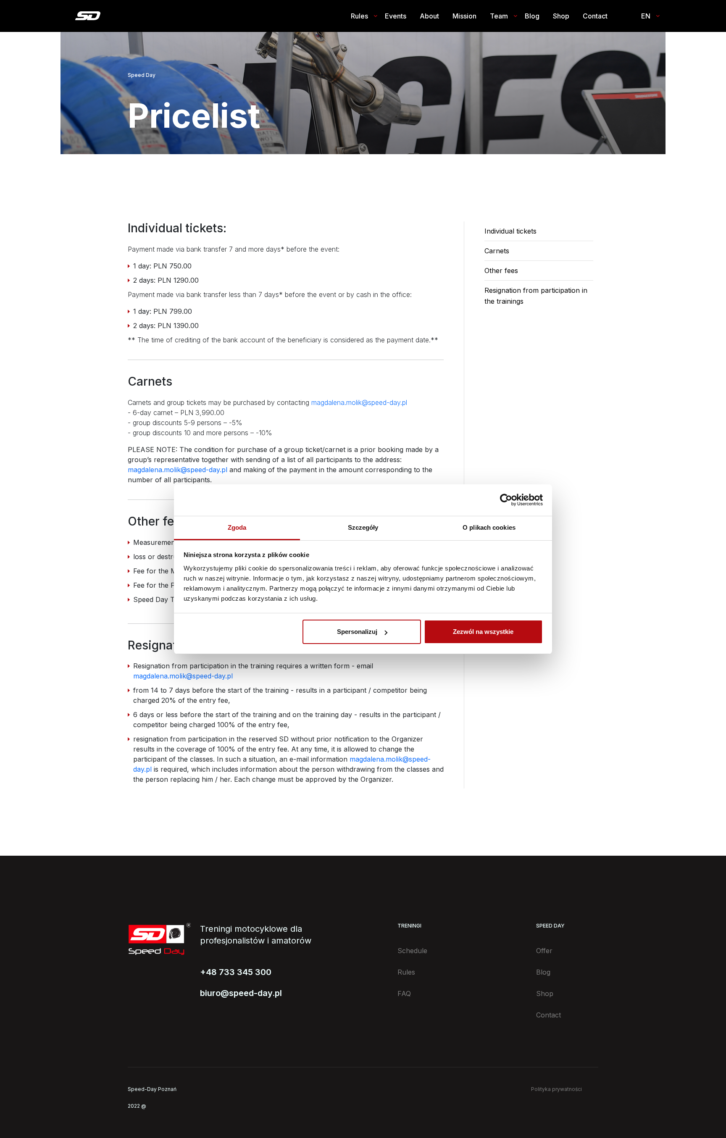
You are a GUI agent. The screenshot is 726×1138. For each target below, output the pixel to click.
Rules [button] (359, 16)
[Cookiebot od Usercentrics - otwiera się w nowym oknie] (506, 500)
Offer (544, 950)
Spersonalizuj (357, 631)
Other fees (501, 270)
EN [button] (645, 16)
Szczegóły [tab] (363, 527)
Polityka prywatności (556, 1089)
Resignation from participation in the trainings (535, 295)
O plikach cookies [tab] (489, 527)
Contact (595, 16)
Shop (561, 16)
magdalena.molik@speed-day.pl (359, 402)
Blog (532, 16)
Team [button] (499, 16)
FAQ (404, 993)
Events (395, 16)
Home (87, 15)
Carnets (496, 251)
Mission (464, 16)
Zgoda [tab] (237, 527)
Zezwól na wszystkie (483, 631)
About (429, 16)
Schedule (412, 950)
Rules (406, 972)
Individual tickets (510, 231)
